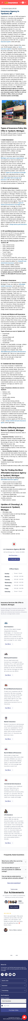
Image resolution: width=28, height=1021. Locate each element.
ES (25, 2)
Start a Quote (14, 907)
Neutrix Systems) (21, 1018)
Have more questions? (14, 883)
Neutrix (8, 1018)
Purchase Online (13, 1010)
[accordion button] (24, 980)
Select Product (5, 998)
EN (23, 2)
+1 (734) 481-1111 (14, 559)
